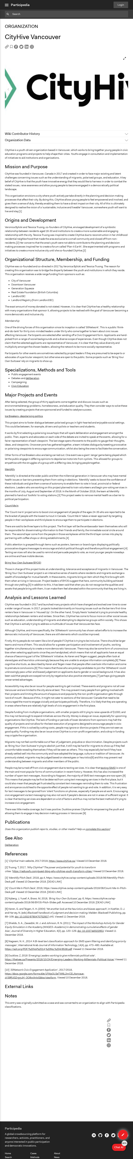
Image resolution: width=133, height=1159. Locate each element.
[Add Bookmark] (11, 47)
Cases (33, 1153)
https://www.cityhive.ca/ (62, 861)
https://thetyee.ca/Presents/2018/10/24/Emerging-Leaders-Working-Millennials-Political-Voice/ (59, 959)
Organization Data (17, 140)
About (57, 1153)
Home (8, 1153)
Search (8, 1157)
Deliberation (12, 845)
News (57, 1157)
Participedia (20, 5)
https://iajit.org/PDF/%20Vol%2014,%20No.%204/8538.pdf (38, 949)
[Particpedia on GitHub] (100, 1136)
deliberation (32, 378)
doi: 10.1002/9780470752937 (32, 916)
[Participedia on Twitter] (113, 1136)
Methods (34, 1157)
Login (121, 4)
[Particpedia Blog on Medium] (94, 1136)
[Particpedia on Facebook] (107, 1136)
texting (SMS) (108, 768)
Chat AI (120, 1146)
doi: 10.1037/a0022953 (90, 931)
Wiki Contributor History (22, 134)
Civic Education (20, 386)
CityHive (11, 120)
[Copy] (7, 47)
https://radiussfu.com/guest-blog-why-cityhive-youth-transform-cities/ (52, 871)
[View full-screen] (125, 58)
